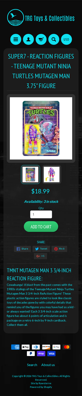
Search (32, 365)
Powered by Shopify (41, 387)
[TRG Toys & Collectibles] (41, 17)
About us (48, 365)
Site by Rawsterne (41, 383)
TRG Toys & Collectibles (45, 376)
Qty (41, 208)
